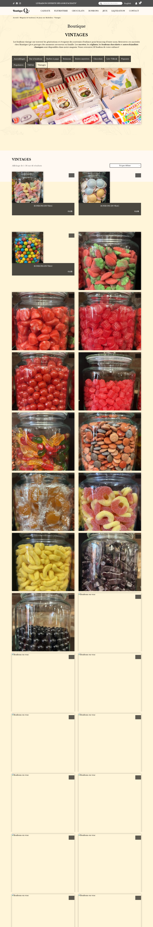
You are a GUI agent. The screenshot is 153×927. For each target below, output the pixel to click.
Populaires (18, 65)
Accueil (15, 18)
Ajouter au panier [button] (71, 175)
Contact (134, 11)
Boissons (67, 59)
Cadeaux (45, 11)
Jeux (105, 11)
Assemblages (19, 59)
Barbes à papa (52, 59)
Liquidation (118, 11)
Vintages (42, 65)
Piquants (125, 59)
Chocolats (78, 11)
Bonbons (93, 11)
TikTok (30, 65)
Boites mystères (82, 59)
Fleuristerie (61, 11)
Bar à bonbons (35, 59)
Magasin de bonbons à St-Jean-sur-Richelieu (36, 18)
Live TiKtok (112, 59)
